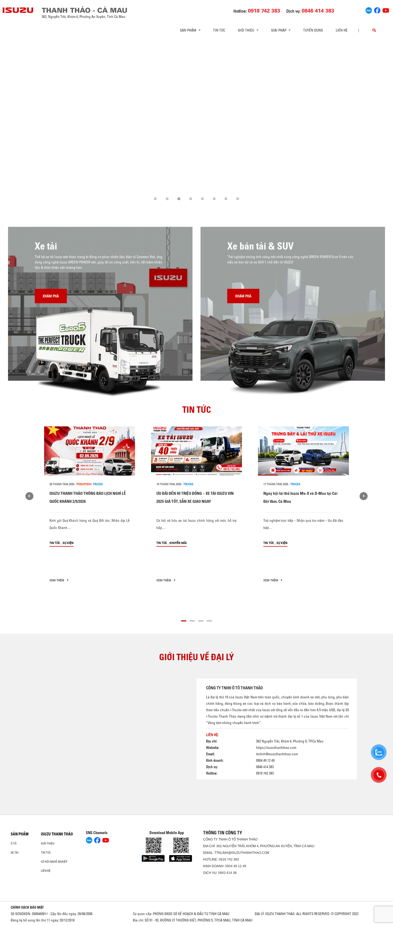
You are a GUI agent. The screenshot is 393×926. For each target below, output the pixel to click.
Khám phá (51, 296)
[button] (155, 199)
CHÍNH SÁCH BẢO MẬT (27, 907)
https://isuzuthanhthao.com (276, 747)
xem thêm (57, 580)
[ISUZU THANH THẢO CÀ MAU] (18, 10)
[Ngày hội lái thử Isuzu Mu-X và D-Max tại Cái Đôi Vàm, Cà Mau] (303, 451)
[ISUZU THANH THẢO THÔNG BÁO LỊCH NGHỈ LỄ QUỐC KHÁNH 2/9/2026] (89, 451)
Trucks (98, 484)
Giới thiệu (48, 843)
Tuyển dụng (313, 30)
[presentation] (15, 124)
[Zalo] (368, 9)
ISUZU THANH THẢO (57, 834)
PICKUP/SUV (83, 484)
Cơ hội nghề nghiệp (54, 861)
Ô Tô (14, 843)
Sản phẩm (20, 834)
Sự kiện (68, 543)
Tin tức (219, 30)
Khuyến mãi (178, 543)
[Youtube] (386, 9)
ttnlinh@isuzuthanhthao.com (277, 754)
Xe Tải (14, 852)
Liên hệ (342, 30)
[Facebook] (377, 9)
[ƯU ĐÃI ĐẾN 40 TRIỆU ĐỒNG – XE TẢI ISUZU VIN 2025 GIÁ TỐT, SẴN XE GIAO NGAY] (196, 451)
